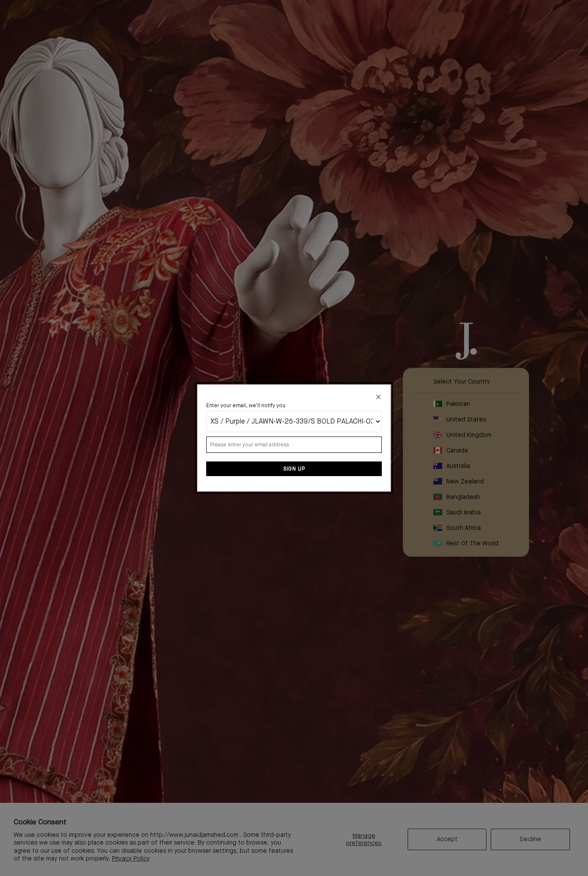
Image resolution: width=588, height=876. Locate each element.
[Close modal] (378, 396)
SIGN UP (294, 469)
